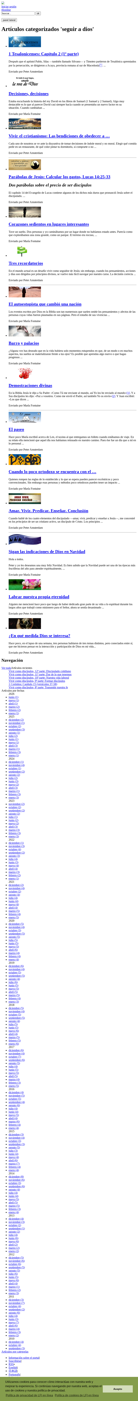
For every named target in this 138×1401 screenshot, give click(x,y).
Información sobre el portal (24, 1357)
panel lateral (9, 20)
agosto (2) (14, 774)
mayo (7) (14, 1322)
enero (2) (14, 1251)
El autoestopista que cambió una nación (45, 304)
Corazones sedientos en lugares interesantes (49, 224)
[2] (113, 396)
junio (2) (13, 820)
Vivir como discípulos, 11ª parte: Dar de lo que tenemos (40, 674)
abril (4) (13, 868)
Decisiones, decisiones (29, 93)
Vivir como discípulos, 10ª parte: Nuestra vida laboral (39, 677)
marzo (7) (14, 1163)
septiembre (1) (17, 1228)
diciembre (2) (16, 719)
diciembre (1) (16, 761)
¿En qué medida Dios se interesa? (39, 635)
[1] (128, 392)
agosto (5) (14, 936)
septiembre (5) (17, 933)
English (13, 1367)
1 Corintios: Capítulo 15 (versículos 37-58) (33, 684)
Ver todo (6, 667)
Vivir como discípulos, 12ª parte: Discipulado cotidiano (40, 671)
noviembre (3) (17, 846)
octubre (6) (15, 1264)
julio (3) (13, 1150)
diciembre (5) (16, 923)
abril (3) (13, 745)
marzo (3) (14, 829)
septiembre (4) (17, 1102)
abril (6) (13, 949)
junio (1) (13, 697)
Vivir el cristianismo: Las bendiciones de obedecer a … (59, 136)
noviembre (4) (17, 765)
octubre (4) (15, 849)
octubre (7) (15, 1056)
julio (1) (13, 816)
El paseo (16, 429)
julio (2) (13, 735)
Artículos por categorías (14, 1351)
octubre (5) (15, 972)
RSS (11, 1364)
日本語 (13, 1370)
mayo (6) (14, 1030)
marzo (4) (14, 953)
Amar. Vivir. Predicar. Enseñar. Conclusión (48, 510)
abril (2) (13, 1244)
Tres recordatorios (26, 263)
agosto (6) (14, 1105)
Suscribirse (15, 1360)
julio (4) (13, 859)
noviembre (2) (17, 804)
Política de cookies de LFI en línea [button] (77, 1395)
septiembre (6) (17, 1060)
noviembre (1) (17, 723)
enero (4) (14, 959)
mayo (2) (14, 784)
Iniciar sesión (8, 6)
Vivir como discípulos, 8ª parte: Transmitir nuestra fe (38, 687)
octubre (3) (15, 930)
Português (14, 1374)
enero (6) (14, 1043)
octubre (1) (15, 768)
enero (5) (14, 917)
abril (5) (13, 991)
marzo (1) (14, 748)
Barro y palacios (24, 343)
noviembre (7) (17, 1303)
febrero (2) (15, 710)
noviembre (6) (17, 1179)
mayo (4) (14, 865)
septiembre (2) (17, 771)
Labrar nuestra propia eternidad (39, 596)
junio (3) (13, 781)
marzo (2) (14, 706)
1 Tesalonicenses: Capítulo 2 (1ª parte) (44, 53)
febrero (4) (15, 914)
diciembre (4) (16, 1092)
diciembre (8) (16, 1176)
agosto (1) (14, 732)
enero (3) (14, 797)
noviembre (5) (17, 1095)
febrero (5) (15, 1040)
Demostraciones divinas (30, 385)
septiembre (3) (17, 729)
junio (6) (13, 1238)
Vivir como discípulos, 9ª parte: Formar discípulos (37, 680)
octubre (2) (15, 726)
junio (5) (13, 943)
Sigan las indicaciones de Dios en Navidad (47, 551)
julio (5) (13, 940)
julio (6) (13, 982)
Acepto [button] (117, 1388)
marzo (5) (14, 910)
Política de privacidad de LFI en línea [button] (29, 1395)
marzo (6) (14, 1121)
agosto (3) (14, 855)
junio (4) (13, 901)
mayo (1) (14, 700)
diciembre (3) (16, 1134)
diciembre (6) (16, 966)
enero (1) (14, 713)
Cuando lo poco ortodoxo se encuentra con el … (52, 471)
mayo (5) (14, 946)
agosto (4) (14, 894)
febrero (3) (15, 752)
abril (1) (13, 703)
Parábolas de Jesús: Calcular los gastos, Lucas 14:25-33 (59, 176)
